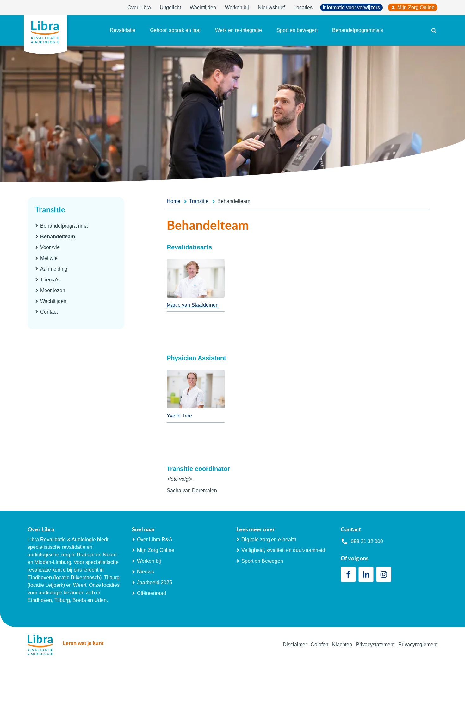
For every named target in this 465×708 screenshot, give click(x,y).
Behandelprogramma (64, 226)
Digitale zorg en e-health (268, 539)
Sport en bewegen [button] (297, 30)
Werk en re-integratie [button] (238, 30)
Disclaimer (295, 644)
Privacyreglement (417, 644)
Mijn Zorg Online (416, 7)
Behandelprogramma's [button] (357, 30)
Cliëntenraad (151, 593)
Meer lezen (52, 290)
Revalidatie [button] (122, 30)
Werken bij (237, 7)
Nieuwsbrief (271, 7)
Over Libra (139, 7)
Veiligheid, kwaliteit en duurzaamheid (283, 550)
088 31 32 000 (367, 541)
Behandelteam (57, 236)
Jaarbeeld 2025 (154, 582)
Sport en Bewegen (262, 561)
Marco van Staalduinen (193, 305)
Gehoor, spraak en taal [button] (175, 30)
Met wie (49, 258)
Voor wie (50, 247)
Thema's (49, 279)
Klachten (342, 644)
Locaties (303, 7)
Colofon (319, 644)
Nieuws (145, 571)
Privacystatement (375, 644)
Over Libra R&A (154, 539)
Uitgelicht (170, 7)
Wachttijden (203, 7)
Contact (49, 312)
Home (173, 201)
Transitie (50, 209)
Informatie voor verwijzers (351, 7)
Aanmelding (53, 269)
